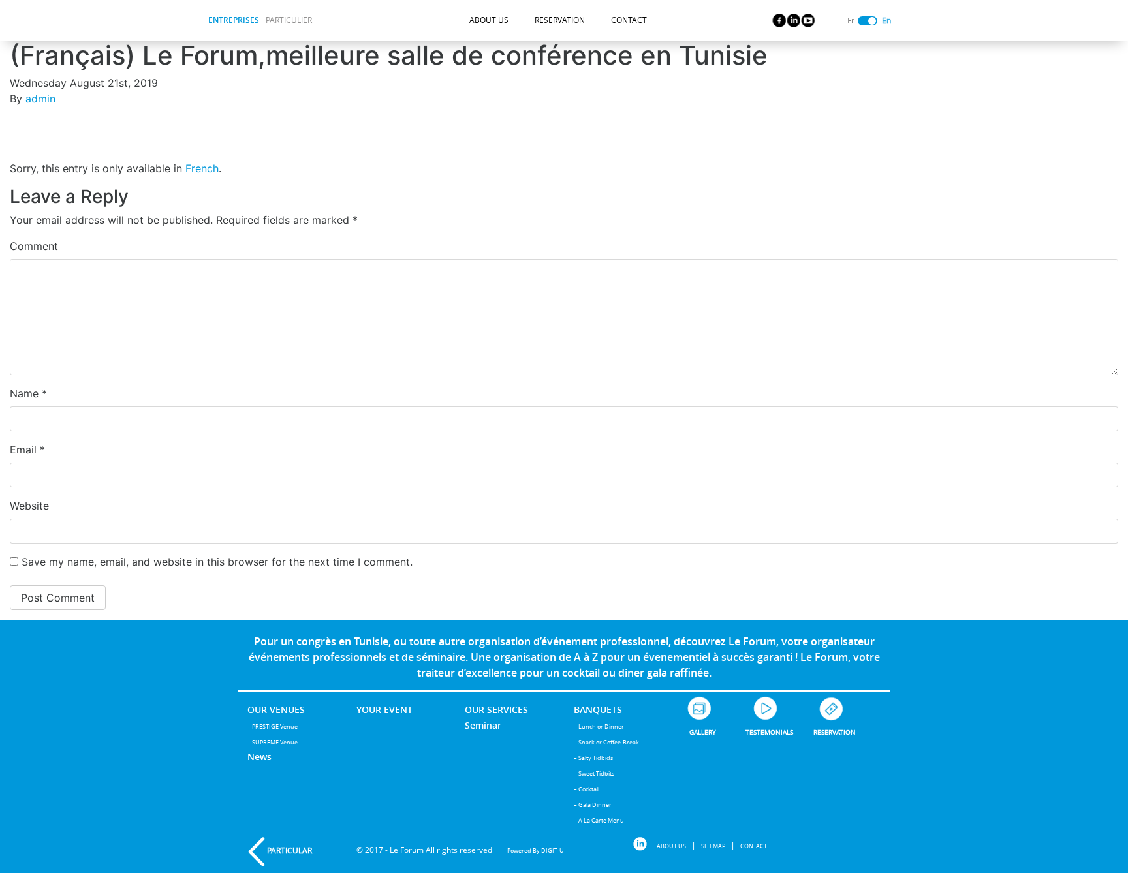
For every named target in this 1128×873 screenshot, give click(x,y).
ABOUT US (489, 19)
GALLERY (702, 732)
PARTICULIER (289, 19)
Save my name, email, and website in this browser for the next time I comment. (217, 561)
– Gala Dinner (593, 805)
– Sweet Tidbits (594, 773)
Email (27, 449)
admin (40, 98)
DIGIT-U (552, 850)
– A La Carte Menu (599, 820)
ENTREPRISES (233, 19)
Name (28, 393)
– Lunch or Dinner (599, 726)
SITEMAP (713, 846)
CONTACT (629, 19)
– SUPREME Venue (272, 742)
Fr (850, 20)
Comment (34, 246)
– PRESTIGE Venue (272, 726)
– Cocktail (586, 789)
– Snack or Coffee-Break (606, 742)
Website (29, 505)
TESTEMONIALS (769, 732)
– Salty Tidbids (593, 758)
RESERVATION (560, 19)
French (202, 168)
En (886, 20)
